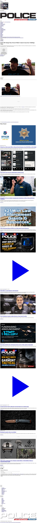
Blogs (2, 499)
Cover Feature (3, 0)
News (5, 0)
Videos (8, 0)
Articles (7, 0)
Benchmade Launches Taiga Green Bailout (8, 432)
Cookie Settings (3, 508)
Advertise (1, 37)
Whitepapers (3, 500)
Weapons (1, 35)
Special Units (1, 30)
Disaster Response (2, 24)
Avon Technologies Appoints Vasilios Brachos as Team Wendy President (13, 316)
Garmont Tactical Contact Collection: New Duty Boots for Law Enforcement (14, 406)
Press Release (10, 37)
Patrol (1, 26)
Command (1, 22)
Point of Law (1, 28)
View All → (1, 465)
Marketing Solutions (18, 37)
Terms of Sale (8, 522)
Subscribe (22, 37)
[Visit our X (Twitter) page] (1, 468)
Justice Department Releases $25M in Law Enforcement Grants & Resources (14, 228)
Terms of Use (5, 522)
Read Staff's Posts (2, 55)
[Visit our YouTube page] (2, 468)
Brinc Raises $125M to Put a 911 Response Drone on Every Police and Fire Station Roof (16, 344)
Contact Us (7, 37)
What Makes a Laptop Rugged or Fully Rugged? (9, 290)
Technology (1, 32)
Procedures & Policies (2, 29)
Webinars (10, 0)
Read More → (2, 150)
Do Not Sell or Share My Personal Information (15, 522)
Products (3, 502)
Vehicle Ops (1, 34)
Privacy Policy (2, 522)
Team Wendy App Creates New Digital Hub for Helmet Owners (12, 172)
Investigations (1, 25)
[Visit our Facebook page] (0, 468)
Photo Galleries (3, 503)
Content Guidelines (14, 37)
